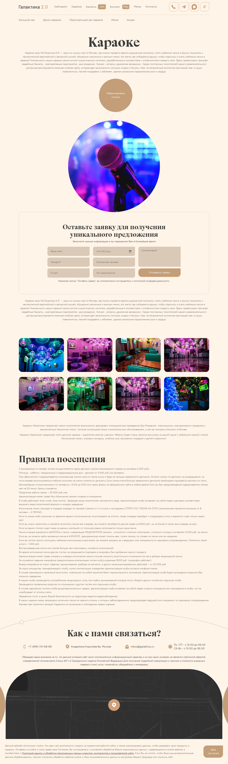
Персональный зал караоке (86, 20)
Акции (131, 20)
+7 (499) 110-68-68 (40, 646)
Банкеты (91, 6)
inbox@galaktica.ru (142, 646)
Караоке (77, 6)
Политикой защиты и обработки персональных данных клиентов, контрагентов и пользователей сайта (78, 753)
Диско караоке (52, 20)
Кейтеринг (60, 6)
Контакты (151, 6)
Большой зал (27, 20)
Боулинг (115, 6)
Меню (137, 6)
